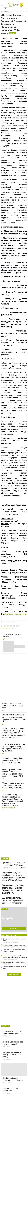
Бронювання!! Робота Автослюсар (10, 1090)
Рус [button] (6, 8)
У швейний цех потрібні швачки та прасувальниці (12, 1032)
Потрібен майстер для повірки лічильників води (12, 1079)
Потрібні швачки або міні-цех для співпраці (12, 1043)
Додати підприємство (14, 974)
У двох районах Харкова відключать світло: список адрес (12, 705)
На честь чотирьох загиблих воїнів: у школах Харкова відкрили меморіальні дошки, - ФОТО (14, 718)
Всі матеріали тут (14, 928)
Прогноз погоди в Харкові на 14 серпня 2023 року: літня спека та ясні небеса (13, 865)
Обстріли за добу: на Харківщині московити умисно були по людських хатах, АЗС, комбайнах (13, 876)
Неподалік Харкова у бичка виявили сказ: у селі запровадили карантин (13, 760)
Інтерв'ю (7, 918)
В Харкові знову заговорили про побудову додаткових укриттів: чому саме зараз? (13, 785)
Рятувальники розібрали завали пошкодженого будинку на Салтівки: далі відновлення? (13, 889)
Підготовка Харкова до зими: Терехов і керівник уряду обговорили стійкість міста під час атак (13, 747)
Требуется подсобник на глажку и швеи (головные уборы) (12, 1054)
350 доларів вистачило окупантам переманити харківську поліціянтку (12, 900)
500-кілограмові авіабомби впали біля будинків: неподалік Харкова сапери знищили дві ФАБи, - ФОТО (12, 772)
